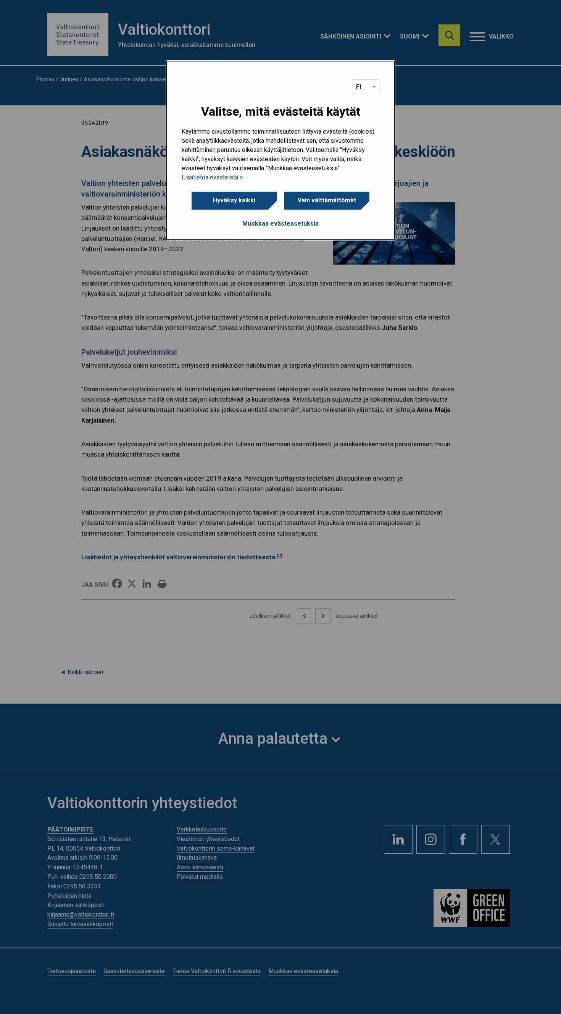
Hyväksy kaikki (234, 200)
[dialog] (280, 150)
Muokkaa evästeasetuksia (280, 223)
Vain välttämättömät (327, 200)
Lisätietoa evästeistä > (212, 177)
